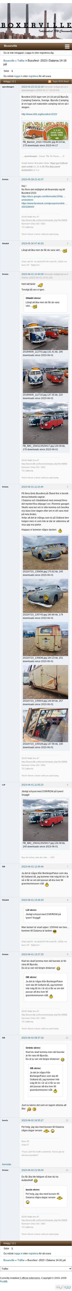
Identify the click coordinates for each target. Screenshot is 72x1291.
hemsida (6, 1164)
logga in (18, 76)
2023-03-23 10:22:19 (33, 86)
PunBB (3, 1281)
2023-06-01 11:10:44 (32, 487)
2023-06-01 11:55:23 (32, 784)
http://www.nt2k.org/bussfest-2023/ (39, 114)
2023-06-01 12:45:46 (33, 866)
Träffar (21, 60)
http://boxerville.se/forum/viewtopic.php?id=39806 (44, 220)
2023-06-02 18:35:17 (33, 1120)
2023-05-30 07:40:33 (33, 243)
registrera (33, 76)
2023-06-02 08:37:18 (33, 1037)
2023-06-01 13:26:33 (33, 900)
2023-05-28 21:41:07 (33, 179)
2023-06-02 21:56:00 (33, 1170)
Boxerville (10, 45)
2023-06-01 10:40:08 (33, 274)
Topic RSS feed (60, 81)
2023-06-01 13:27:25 (33, 954)
